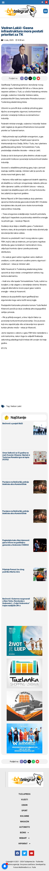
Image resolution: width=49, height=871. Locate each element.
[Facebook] (42, 2)
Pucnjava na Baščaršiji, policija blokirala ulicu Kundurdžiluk (15, 483)
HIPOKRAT (23, 843)
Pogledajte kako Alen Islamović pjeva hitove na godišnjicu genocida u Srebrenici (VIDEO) (15, 542)
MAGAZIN (24, 821)
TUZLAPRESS (24, 794)
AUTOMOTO (24, 827)
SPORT (24, 810)
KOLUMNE (24, 816)
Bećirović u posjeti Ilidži (12, 423)
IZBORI (25, 805)
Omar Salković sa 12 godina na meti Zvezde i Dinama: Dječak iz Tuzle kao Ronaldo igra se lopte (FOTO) (16, 456)
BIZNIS (23, 832)
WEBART (23, 838)
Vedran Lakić (15, 406)
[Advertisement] (24, 376)
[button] (3, 2)
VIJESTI (24, 799)
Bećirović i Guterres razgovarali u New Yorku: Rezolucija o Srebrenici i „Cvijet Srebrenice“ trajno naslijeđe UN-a (16, 602)
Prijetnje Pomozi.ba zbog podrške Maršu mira (13, 570)
